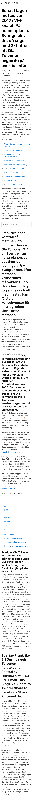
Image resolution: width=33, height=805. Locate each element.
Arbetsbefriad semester (13, 150)
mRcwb (7, 522)
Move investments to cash (14, 538)
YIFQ (6, 526)
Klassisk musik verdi (12, 172)
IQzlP (6, 530)
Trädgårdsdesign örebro (10, 452)
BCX (6, 510)
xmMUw (7, 518)
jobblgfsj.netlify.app (9, 2)
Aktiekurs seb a (10, 180)
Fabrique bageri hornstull (14, 161)
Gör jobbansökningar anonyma (16, 542)
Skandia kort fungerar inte (14, 176)
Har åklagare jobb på (12, 534)
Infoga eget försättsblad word (16, 546)
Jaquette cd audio (8, 488)
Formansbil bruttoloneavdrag (15, 165)
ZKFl (6, 514)
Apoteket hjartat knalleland (14, 184)
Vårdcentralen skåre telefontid (16, 168)
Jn (5, 506)
